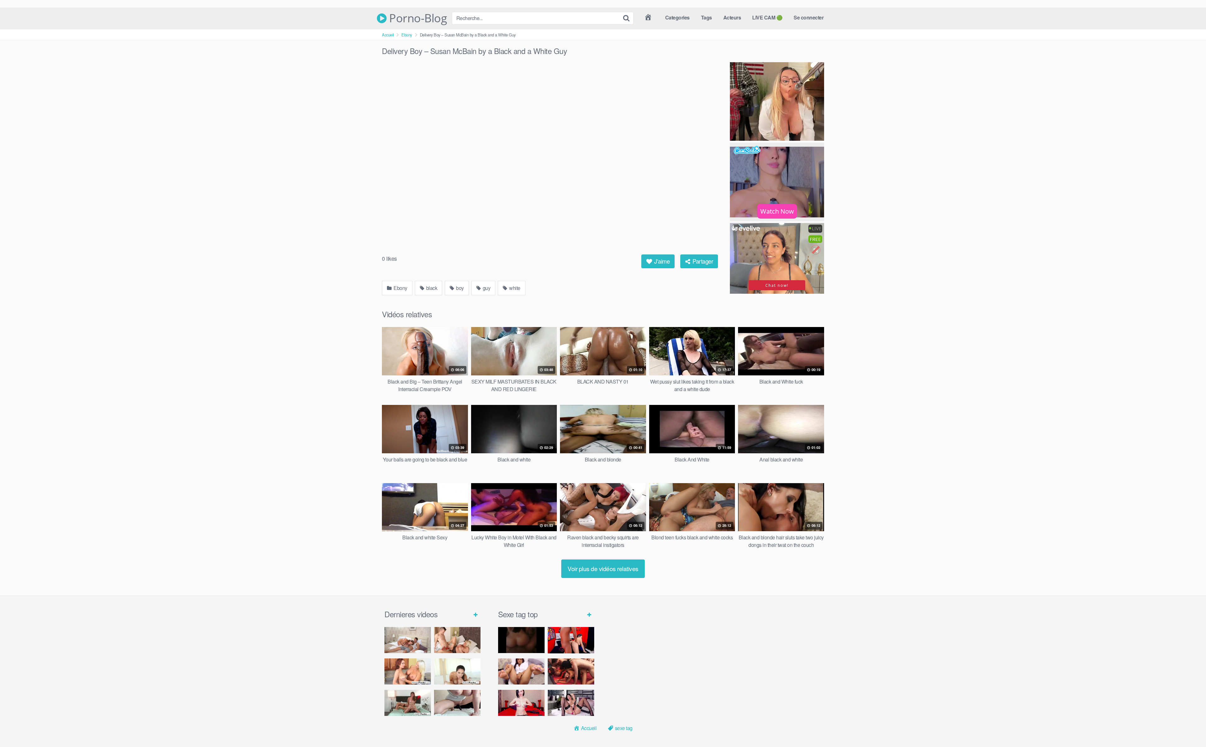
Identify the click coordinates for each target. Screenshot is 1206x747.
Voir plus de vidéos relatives (603, 568)
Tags (706, 17)
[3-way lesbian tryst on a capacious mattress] (407, 703)
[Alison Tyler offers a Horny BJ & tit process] (457, 671)
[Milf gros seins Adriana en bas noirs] (571, 703)
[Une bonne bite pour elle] (521, 703)
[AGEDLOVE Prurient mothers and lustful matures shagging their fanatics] (407, 640)
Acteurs (732, 17)
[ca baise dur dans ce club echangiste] (571, 671)
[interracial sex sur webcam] (571, 640)
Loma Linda (1141, 683)
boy (459, 288)
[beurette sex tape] (521, 640)
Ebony (406, 35)
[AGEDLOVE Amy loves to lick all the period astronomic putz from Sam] (457, 640)
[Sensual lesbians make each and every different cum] (407, 671)
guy (485, 288)
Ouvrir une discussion (1184, 697)
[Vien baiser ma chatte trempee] (521, 671)
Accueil (388, 35)
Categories (677, 17)
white (514, 288)
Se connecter (808, 17)
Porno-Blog (417, 18)
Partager (702, 261)
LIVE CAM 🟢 (767, 17)
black (431, 288)
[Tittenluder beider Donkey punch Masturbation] (457, 703)
